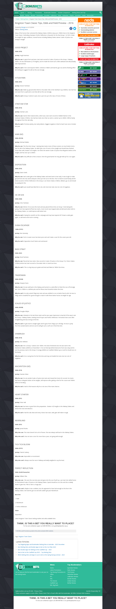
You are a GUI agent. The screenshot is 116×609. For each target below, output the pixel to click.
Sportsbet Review (72, 568)
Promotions (38, 12)
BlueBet (33, 15)
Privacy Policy (38, 591)
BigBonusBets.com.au (21, 591)
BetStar (27, 15)
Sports (22, 12)
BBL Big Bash (54, 585)
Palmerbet (65, 15)
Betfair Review (71, 583)
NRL (51, 579)
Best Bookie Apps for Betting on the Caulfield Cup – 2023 (34, 550)
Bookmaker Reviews (50, 12)
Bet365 (22, 15)
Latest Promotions (55, 570)
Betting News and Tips (78, 12)
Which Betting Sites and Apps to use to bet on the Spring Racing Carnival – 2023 (41, 555)
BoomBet (46, 15)
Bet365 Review (71, 579)
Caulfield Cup (54, 583)
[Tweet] (74, 29)
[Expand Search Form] (100, 13)
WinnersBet (90, 15)
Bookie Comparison (64, 12)
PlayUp (72, 15)
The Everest (53, 581)
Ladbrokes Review (72, 576)
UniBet (84, 15)
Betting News (24, 29)
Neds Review (71, 570)
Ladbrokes (54, 15)
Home (16, 12)
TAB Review (70, 572)
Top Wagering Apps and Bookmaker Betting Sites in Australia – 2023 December (41, 544)
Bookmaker (40, 15)
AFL (51, 576)
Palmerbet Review (72, 574)
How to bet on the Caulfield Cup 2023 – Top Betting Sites (34, 552)
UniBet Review (71, 581)
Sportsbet (77, 15)
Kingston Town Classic (25, 536)
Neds (59, 15)
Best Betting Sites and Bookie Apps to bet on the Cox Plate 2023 (37, 547)
